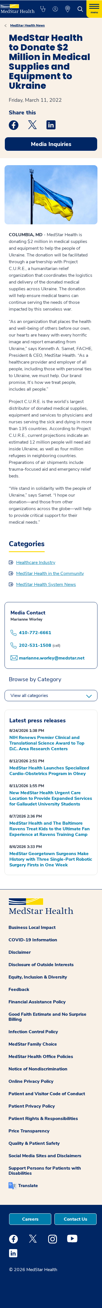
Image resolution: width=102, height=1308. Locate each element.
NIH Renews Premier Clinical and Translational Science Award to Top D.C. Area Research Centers (46, 743)
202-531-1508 (35, 645)
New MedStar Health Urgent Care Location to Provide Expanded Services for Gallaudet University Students (50, 798)
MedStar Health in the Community (50, 573)
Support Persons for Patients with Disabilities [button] (44, 1170)
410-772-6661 (35, 633)
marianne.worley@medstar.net (51, 658)
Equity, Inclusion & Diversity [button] (37, 977)
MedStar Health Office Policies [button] (40, 1057)
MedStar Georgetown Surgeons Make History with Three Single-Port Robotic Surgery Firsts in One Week (50, 859)
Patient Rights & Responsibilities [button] (43, 1119)
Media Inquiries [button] (51, 144)
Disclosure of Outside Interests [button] (41, 965)
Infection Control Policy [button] (33, 1032)
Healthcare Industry (35, 562)
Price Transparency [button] (29, 1131)
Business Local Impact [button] (32, 927)
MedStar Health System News (46, 584)
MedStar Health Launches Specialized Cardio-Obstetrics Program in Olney (49, 770)
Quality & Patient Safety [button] (34, 1143)
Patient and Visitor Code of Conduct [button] (46, 1094)
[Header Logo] (17, 6)
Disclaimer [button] (19, 952)
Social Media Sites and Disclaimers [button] (44, 1156)
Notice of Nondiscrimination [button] (37, 1069)
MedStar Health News (27, 25)
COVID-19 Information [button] (32, 940)
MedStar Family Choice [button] (32, 1044)
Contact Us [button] (75, 1219)
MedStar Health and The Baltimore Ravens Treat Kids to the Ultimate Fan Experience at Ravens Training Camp (49, 828)
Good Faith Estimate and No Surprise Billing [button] (47, 1017)
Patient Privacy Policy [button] (31, 1106)
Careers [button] (30, 1219)
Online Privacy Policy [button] (31, 1081)
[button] (43, 9)
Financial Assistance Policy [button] (37, 1002)
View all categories (29, 695)
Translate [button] (28, 1186)
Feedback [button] (18, 989)
